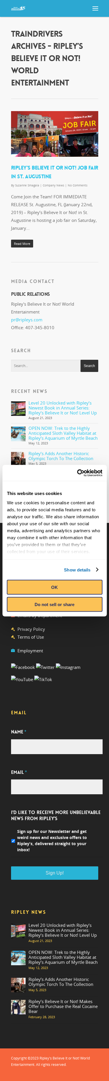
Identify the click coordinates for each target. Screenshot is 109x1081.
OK (54, 587)
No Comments (77, 185)
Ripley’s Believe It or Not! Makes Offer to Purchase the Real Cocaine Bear (63, 1006)
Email (19, 772)
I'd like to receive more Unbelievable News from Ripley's (56, 816)
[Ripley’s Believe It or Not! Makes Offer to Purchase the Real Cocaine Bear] (18, 1007)
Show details (77, 569)
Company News (53, 185)
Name (18, 732)
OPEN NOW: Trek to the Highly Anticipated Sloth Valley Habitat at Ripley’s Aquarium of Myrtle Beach (63, 433)
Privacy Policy (31, 629)
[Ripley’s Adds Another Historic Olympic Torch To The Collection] (18, 459)
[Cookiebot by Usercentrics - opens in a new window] (77, 473)
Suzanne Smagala (27, 185)
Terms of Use (30, 637)
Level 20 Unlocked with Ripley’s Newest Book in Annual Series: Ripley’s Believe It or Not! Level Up (62, 408)
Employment (30, 650)
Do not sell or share (54, 604)
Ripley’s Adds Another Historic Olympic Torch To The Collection (60, 455)
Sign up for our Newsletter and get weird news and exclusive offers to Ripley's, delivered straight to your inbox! (52, 840)
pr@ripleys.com (26, 320)
